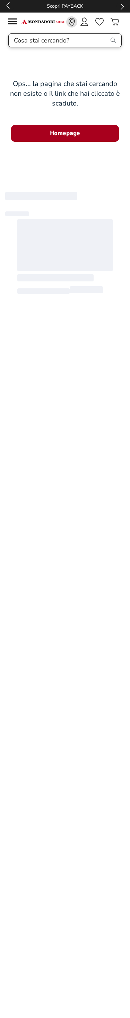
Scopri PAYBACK (65, 6)
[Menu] (14, 22)
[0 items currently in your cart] (115, 22)
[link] (71, 22)
